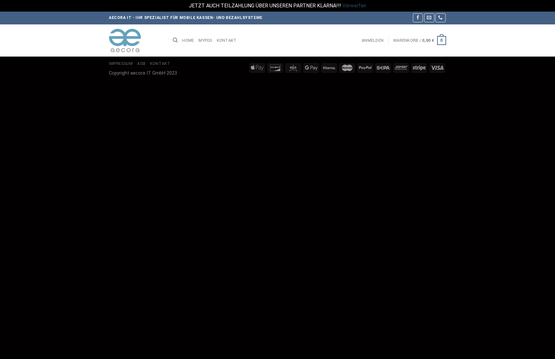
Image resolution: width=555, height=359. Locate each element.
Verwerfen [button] (354, 6)
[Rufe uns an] (440, 17)
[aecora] (136, 40)
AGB (141, 63)
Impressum (121, 63)
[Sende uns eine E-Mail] (429, 17)
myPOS (205, 40)
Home (188, 40)
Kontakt (227, 40)
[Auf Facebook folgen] (418, 17)
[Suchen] (175, 40)
